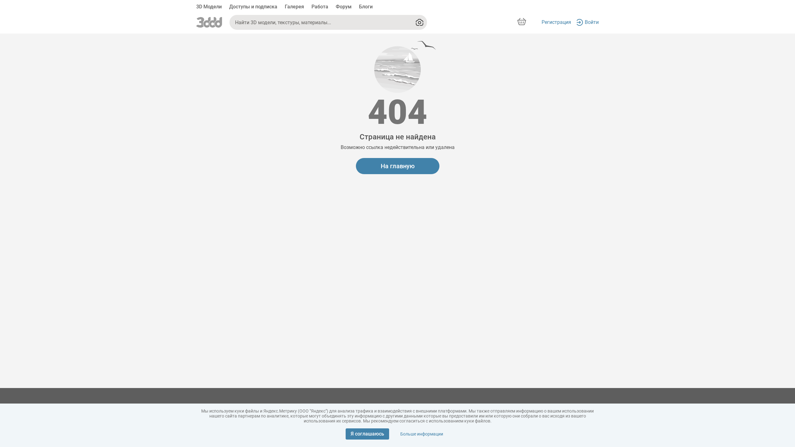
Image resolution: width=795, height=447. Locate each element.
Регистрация (556, 22)
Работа (319, 7)
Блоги (366, 7)
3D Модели (209, 7)
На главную (398, 166)
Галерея (294, 7)
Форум (344, 7)
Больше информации (421, 433)
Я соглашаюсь (367, 434)
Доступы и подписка (253, 7)
